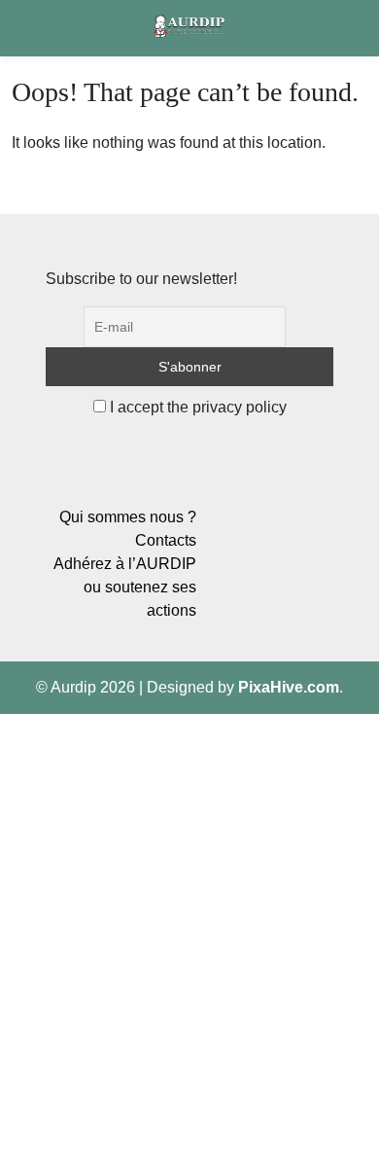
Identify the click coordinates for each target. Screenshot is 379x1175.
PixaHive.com (288, 687)
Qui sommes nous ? (127, 517)
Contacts (165, 540)
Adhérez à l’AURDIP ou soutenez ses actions (124, 587)
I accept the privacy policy (196, 407)
